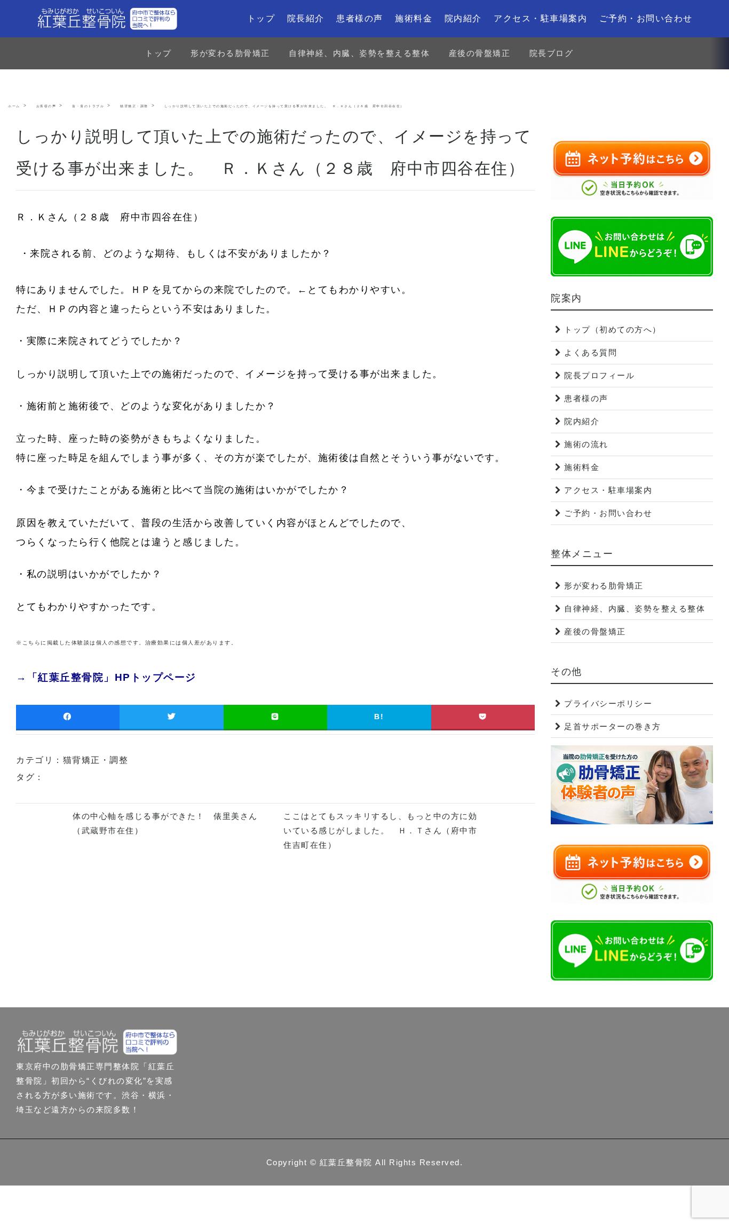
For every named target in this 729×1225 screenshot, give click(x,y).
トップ (261, 18)
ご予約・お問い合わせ (646, 18)
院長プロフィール (599, 375)
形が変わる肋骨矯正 (230, 53)
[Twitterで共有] (171, 717)
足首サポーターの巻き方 (612, 726)
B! (379, 716)
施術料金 (413, 18)
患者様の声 (359, 18)
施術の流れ (586, 444)
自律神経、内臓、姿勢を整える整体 (359, 53)
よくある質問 (590, 352)
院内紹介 (463, 18)
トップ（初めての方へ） (612, 329)
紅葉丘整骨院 (346, 1162)
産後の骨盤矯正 (480, 53)
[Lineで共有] (275, 717)
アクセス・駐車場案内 (540, 18)
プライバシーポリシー (608, 703)
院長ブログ (551, 53)
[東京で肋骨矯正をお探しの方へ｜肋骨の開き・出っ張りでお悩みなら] (107, 18)
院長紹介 (305, 18)
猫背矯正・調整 (96, 760)
